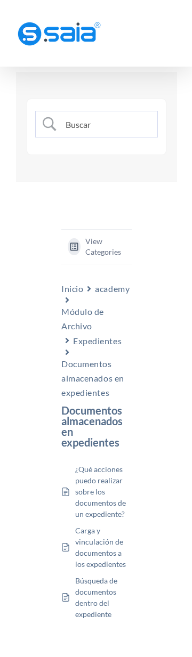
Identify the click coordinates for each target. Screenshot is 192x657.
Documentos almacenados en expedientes (92, 378)
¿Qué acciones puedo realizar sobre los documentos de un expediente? (100, 491)
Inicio (72, 288)
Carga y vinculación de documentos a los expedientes (100, 547)
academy (112, 288)
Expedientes (97, 341)
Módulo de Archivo (82, 318)
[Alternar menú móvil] (171, 30)
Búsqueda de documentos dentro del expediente (96, 597)
